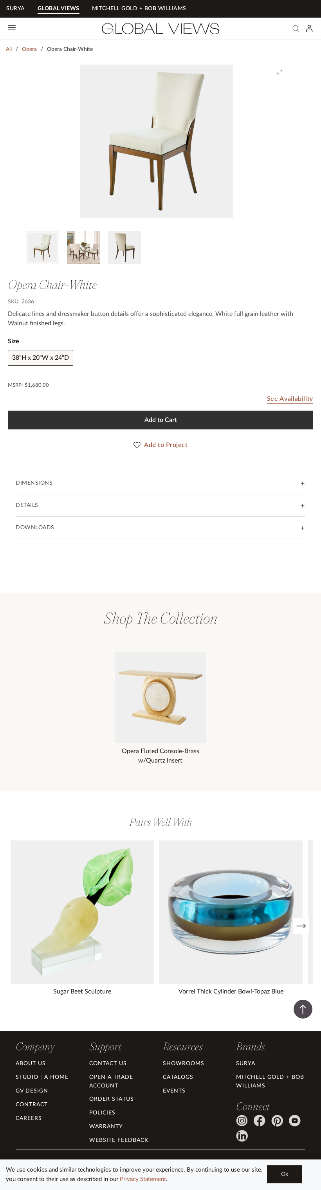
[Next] (301, 926)
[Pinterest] (277, 1121)
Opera (29, 49)
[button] (35, 1046)
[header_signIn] (309, 28)
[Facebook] (259, 1121)
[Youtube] (295, 1121)
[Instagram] (242, 1121)
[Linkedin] (242, 1136)
